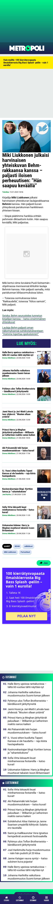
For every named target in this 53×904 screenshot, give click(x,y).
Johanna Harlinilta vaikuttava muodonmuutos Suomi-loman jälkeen (16, 373)
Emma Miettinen (8, 358)
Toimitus (5, 192)
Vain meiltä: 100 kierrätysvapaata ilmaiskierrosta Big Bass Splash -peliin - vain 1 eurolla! (25, 62)
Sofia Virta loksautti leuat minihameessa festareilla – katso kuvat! (18, 510)
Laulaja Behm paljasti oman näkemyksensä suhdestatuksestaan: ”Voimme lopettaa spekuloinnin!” (23, 331)
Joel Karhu (6, 494)
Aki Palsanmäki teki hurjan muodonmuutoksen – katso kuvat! (18, 449)
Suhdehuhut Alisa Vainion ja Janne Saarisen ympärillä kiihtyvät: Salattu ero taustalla (28, 824)
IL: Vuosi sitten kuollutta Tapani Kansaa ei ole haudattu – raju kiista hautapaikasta (18, 473)
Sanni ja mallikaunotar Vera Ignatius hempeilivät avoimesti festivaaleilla (28, 835)
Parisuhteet (25, 552)
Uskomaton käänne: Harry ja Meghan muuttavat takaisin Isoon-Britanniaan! (18, 528)
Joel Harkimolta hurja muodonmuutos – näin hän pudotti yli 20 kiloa (29, 851)
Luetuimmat (12, 783)
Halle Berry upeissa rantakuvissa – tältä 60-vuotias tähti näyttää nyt (19, 353)
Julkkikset (28, 546)
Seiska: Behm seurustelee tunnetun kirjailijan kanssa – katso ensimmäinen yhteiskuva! (24, 319)
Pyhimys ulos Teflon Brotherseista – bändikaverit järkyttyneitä (18, 390)
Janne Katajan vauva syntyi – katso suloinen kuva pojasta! (27, 860)
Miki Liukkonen (10, 552)
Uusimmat (11, 677)
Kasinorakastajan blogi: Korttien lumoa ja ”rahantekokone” (17, 490)
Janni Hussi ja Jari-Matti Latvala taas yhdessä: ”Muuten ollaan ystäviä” (17, 414)
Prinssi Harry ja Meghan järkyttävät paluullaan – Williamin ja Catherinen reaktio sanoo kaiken (18, 432)
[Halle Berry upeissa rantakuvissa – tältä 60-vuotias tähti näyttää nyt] (44, 358)
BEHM (17, 546)
